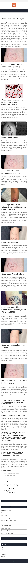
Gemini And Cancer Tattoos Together (12, 477)
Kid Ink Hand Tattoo (5, 528)
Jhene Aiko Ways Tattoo (9, 475)
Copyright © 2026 (14, 561)
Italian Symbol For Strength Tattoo (11, 481)
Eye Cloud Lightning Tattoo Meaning (8, 518)
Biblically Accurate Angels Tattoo (11, 473)
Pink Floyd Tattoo (8, 490)
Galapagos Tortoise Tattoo (10, 488)
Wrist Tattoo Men (5, 512)
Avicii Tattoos (4, 515)
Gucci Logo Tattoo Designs (8, 22)
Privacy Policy (5, 552)
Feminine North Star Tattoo (7, 533)
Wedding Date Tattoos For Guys (11, 485)
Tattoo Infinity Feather (6, 525)
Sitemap (3, 556)
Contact (3, 549)
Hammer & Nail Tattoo (6, 510)
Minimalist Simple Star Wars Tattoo (12, 483)
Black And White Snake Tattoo (11, 479)
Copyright (4, 554)
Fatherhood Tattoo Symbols (7, 530)
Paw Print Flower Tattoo (9, 487)
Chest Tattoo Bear (5, 523)
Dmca (3, 547)
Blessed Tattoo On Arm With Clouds (8, 520)
